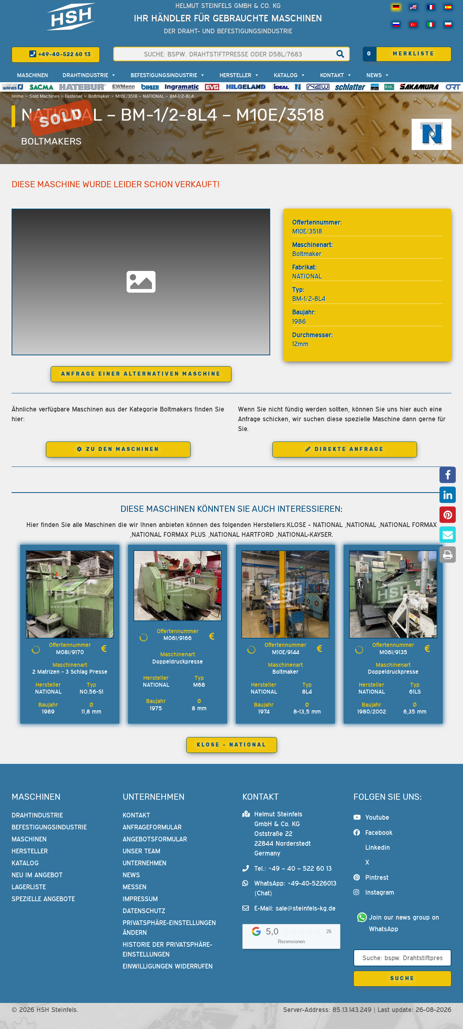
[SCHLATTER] (350, 87)
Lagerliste (29, 887)
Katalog (286, 75)
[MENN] (124, 87)
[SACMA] (41, 87)
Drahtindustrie (85, 75)
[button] (447, 475)
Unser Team (141, 851)
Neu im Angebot (37, 875)
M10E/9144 (285, 652)
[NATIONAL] (297, 87)
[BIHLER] (150, 87)
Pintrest (376, 877)
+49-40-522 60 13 (64, 54)
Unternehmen (144, 863)
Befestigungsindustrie (164, 75)
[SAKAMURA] (419, 87)
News (374, 75)
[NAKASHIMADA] (318, 87)
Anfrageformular (152, 827)
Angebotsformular (155, 839)
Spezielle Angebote (43, 899)
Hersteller (235, 75)
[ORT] (453, 87)
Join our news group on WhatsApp (405, 923)
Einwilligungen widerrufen (168, 966)
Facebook (378, 832)
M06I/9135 (393, 652)
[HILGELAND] (246, 87)
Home (18, 96)
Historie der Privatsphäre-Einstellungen (167, 949)
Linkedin (377, 847)
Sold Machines (44, 96)
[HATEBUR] (82, 87)
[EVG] (212, 87)
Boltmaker (99, 96)
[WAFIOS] (12, 87)
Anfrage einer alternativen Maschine (141, 374)
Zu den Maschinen (123, 449)
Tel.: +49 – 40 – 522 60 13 (293, 868)
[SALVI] (375, 87)
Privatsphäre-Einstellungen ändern (169, 927)
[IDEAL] (280, 87)
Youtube (377, 817)
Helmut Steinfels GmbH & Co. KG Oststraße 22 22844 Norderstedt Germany (282, 833)
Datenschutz (144, 911)
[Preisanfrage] (103, 648)
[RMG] (389, 87)
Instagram (379, 892)
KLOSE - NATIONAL (232, 745)
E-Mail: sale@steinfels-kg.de (295, 908)
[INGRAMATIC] (182, 87)
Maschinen (32, 75)
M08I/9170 (70, 652)
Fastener (73, 96)
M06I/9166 (177, 638)
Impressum (140, 899)
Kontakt (332, 75)
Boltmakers (51, 141)
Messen (134, 887)
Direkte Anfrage (349, 449)
